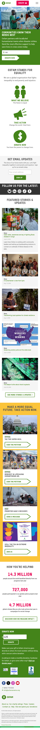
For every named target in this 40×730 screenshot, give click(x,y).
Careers (31, 704)
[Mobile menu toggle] (37, 3)
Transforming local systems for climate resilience (19, 315)
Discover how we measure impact (19, 619)
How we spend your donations (26, 707)
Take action (20, 122)
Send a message (13, 517)
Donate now (20, 145)
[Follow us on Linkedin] (14, 191)
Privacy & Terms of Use (6, 725)
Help (12, 707)
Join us (9, 552)
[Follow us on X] (8, 683)
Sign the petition (13, 445)
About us (5, 704)
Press (26, 704)
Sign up (19, 177)
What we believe (20, 100)
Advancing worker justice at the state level (17, 350)
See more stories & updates (19, 395)
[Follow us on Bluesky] (9, 191)
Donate (21, 3)
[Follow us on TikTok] (24, 191)
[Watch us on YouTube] (18, 683)
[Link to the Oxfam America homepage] (7, 3)
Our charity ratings (16, 704)
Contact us (6, 707)
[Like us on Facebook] (29, 191)
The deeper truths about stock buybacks (17, 384)
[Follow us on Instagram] (19, 191)
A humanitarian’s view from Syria (14, 281)
